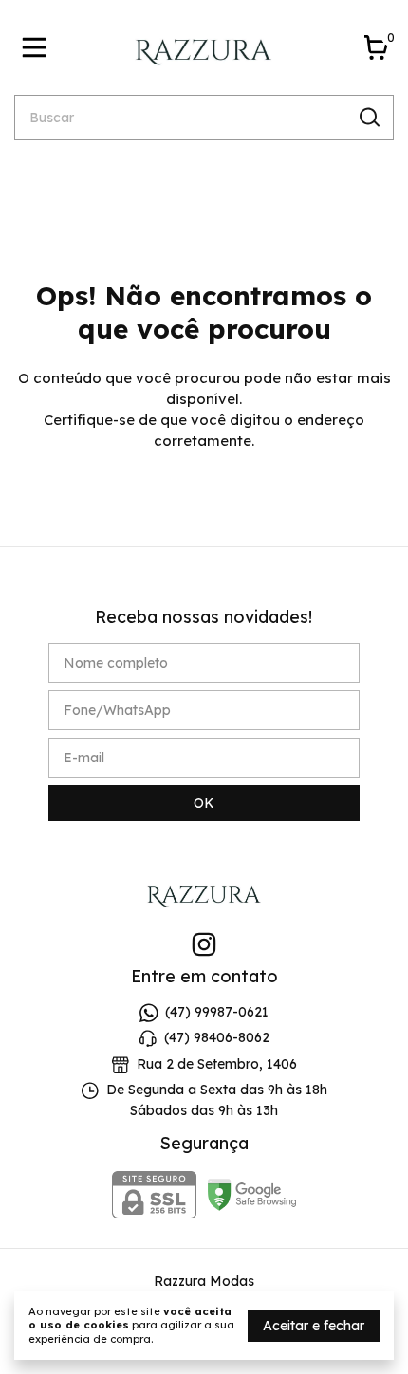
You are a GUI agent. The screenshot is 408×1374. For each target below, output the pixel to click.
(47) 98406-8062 (216, 1038)
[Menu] (38, 47)
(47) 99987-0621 (217, 1011)
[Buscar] (368, 117)
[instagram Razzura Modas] (204, 945)
